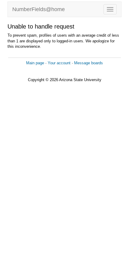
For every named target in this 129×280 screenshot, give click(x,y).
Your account (59, 63)
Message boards (88, 63)
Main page (35, 63)
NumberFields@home (38, 9)
